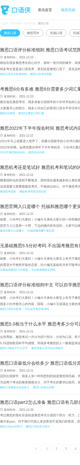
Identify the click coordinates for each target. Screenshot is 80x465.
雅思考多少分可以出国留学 (47, 348)
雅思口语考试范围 (41, 74)
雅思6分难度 (7, 113)
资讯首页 (45, 10)
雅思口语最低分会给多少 (14, 387)
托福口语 (56, 33)
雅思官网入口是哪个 (12, 230)
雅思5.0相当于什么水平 (14, 348)
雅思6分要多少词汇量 (31, 113)
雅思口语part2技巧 (11, 426)
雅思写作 (33, 33)
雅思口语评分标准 (10, 309)
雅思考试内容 (36, 152)
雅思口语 (43, 23)
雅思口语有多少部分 (38, 426)
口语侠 (15, 9)
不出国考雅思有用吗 (43, 269)
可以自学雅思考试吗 (37, 309)
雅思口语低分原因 (43, 387)
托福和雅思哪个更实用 (41, 230)
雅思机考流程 (8, 191)
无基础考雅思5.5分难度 (14, 269)
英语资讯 (16, 23)
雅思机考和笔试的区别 (33, 191)
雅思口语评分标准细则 (13, 74)
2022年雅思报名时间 (12, 152)
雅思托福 (68, 10)
